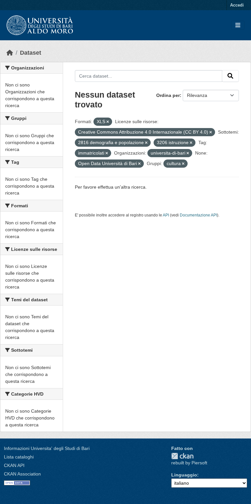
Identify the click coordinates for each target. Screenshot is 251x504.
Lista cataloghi (19, 456)
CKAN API (14, 465)
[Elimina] (108, 122)
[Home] (10, 52)
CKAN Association (22, 473)
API (166, 215)
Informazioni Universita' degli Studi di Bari (47, 448)
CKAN (182, 456)
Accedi (237, 5)
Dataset (30, 52)
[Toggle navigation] (237, 25)
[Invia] (230, 76)
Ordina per (168, 95)
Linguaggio (184, 474)
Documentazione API (198, 215)
